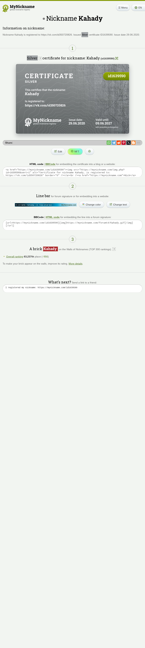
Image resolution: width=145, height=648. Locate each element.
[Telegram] (114, 143)
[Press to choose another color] (46, 205)
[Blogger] (133, 143)
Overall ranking (14, 256)
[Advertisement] (72, 329)
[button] (138, 7)
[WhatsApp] (109, 143)
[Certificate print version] (89, 151)
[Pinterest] (123, 143)
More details (75, 263)
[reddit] (119, 143)
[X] (128, 143)
